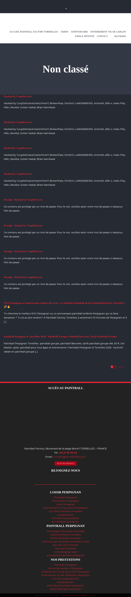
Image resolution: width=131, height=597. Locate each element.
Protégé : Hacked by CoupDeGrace (23, 199)
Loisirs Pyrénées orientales (65, 534)
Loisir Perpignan (65, 504)
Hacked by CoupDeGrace (18, 96)
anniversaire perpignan (65, 521)
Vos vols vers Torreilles (65, 545)
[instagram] (65, 2)
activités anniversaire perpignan (65, 585)
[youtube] (71, 2)
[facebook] (60, 2)
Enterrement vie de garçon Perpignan (65, 507)
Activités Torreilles (65, 548)
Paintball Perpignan (65, 497)
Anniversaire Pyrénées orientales (66, 531)
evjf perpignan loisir (65, 552)
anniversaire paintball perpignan (65, 555)
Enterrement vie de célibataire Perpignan (65, 575)
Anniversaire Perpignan (65, 501)
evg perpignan (65, 514)
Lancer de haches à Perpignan (65, 568)
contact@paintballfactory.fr (70, 456)
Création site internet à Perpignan (74, 595)
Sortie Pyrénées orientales (65, 538)
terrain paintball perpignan (65, 589)
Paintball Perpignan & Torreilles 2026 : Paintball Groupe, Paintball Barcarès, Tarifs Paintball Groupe (60, 336)
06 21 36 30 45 (68, 452)
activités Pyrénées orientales (65, 511)
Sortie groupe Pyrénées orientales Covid (65, 541)
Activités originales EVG (65, 578)
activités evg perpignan (65, 518)
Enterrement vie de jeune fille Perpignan (65, 571)
